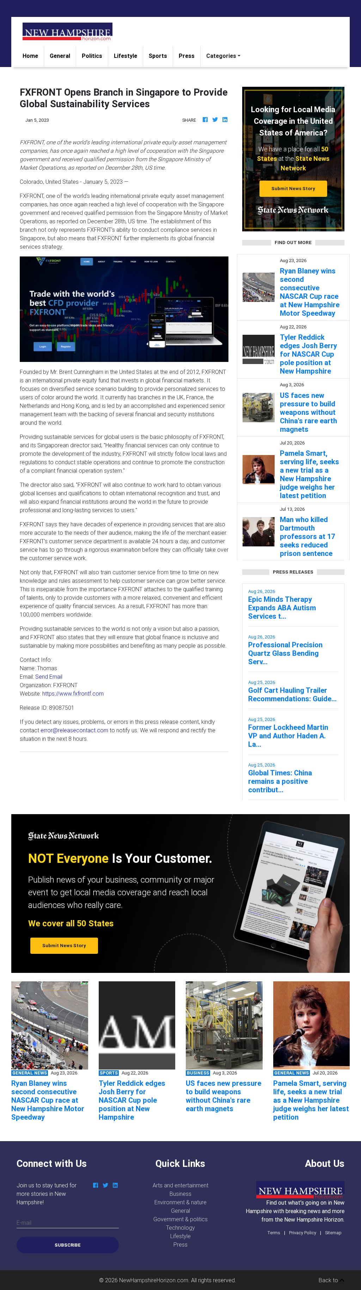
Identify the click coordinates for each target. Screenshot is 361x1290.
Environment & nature (180, 1202)
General (60, 55)
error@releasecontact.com (74, 730)
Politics (92, 55)
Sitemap (333, 1233)
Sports (158, 55)
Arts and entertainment (180, 1185)
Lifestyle (125, 55)
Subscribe (68, 1245)
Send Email (48, 676)
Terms (273, 1233)
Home (33, 55)
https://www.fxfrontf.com (73, 693)
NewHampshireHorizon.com (153, 1280)
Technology (180, 1227)
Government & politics (180, 1219)
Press (187, 55)
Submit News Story (293, 189)
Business (180, 1193)
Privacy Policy (302, 1233)
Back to (329, 1280)
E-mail (24, 1222)
